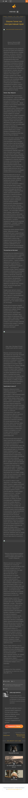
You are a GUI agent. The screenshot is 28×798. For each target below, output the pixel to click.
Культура (10, 16)
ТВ (14, 16)
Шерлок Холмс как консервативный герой (20, 736)
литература (15, 684)
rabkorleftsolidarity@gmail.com (15, 789)
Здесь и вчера (14, 779)
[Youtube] (3, 1)
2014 (18, 16)
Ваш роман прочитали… (14, 753)
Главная (5, 16)
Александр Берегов (15, 692)
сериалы (12, 685)
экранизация (17, 685)
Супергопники (6, 735)
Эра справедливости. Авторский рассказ (14, 766)
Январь (21, 16)
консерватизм (8, 684)
